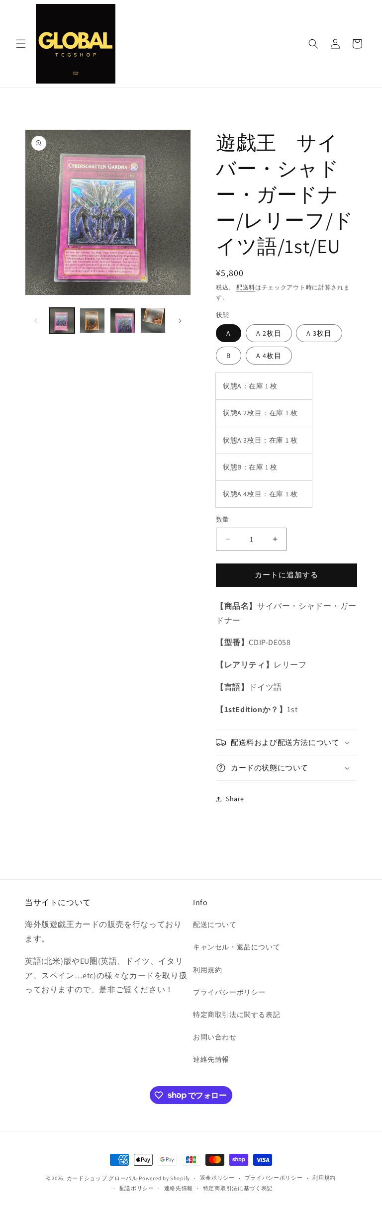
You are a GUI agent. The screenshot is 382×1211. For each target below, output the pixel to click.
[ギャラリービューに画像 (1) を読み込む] (62, 320)
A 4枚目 (269, 355)
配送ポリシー (136, 1188)
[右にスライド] (180, 321)
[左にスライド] (36, 321)
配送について (215, 924)
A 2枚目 (269, 333)
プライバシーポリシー (229, 992)
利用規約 (207, 969)
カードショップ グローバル (102, 1178)
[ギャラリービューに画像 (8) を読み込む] (92, 320)
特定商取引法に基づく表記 (238, 1188)
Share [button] (235, 798)
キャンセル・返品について (236, 946)
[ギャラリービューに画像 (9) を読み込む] (122, 320)
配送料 (245, 287)
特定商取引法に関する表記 (236, 1014)
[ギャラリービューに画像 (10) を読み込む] (153, 320)
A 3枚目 (319, 333)
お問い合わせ (215, 1036)
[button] (21, 44)
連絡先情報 (211, 1059)
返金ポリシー (217, 1177)
